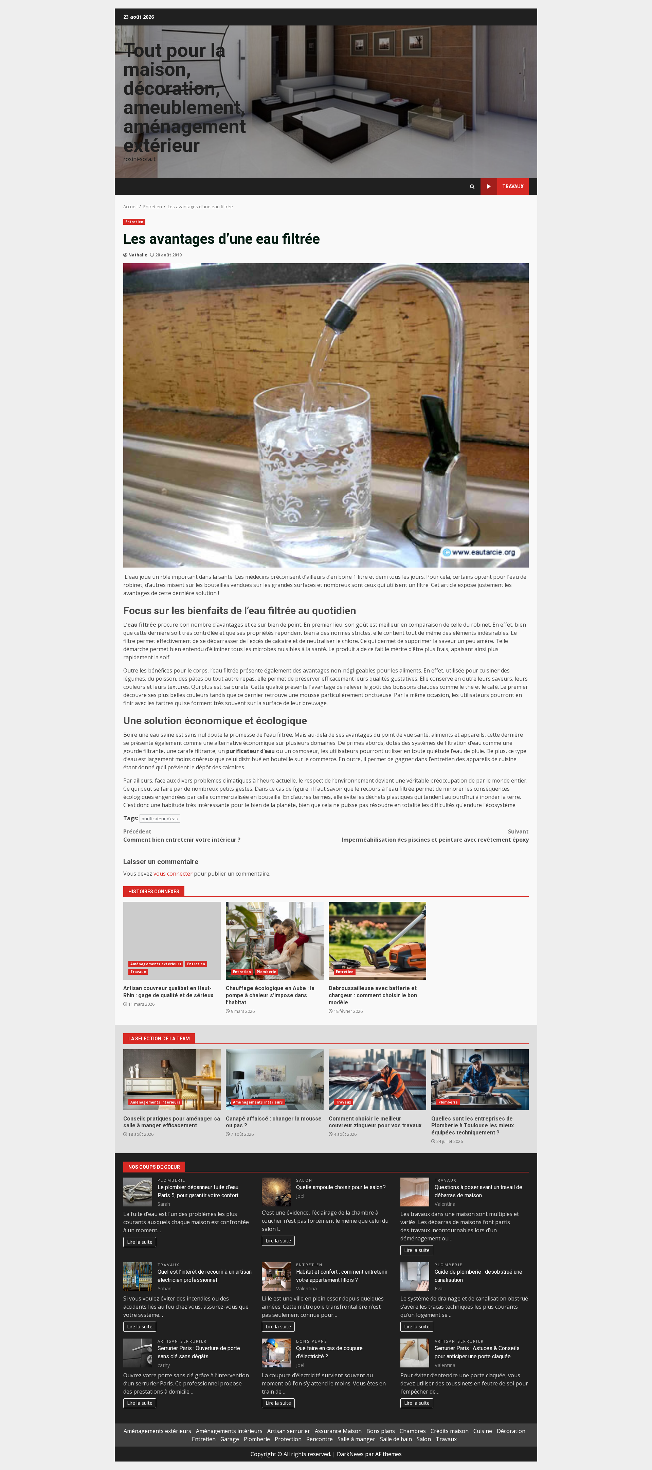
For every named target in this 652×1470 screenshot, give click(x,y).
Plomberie (266, 971)
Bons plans (311, 1341)
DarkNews (350, 1454)
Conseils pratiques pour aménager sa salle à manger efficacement (172, 1079)
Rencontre (319, 1439)
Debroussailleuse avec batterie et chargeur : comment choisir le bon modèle (377, 941)
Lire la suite (139, 1242)
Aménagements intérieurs (155, 1102)
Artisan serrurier (182, 1341)
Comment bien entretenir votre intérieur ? (181, 835)
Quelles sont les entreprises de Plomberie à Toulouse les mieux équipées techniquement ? (480, 1079)
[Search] (472, 186)
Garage (229, 1439)
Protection (288, 1439)
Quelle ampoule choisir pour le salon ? (341, 1187)
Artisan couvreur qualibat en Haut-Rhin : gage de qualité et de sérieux (172, 941)
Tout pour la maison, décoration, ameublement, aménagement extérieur (184, 98)
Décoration (511, 1431)
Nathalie (137, 255)
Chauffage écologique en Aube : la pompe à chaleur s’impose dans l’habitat (274, 941)
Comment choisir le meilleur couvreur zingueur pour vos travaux (377, 1079)
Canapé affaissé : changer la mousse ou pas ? (274, 1079)
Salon (304, 1180)
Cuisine (482, 1431)
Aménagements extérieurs (155, 964)
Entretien (134, 221)
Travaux (513, 186)
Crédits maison (450, 1431)
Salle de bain (396, 1439)
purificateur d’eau (250, 751)
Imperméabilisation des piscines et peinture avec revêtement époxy (435, 835)
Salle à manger (356, 1439)
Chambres (413, 1431)
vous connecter (173, 873)
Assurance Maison (338, 1431)
